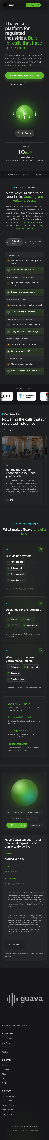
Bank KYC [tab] (17, 819)
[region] (24, 470)
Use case (8, 854)
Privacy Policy (30, 904)
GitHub (5, 1083)
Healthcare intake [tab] (15, 812)
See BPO (9, 500)
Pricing (5, 1052)
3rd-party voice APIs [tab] (34, 242)
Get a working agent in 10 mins (24, 75)
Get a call (16, 944)
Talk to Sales (16, 84)
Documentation (8, 1038)
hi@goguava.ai (8, 1096)
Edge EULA (7, 1114)
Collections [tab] (31, 819)
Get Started (32, 5)
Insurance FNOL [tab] (34, 812)
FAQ (4, 1078)
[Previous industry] (4, 430)
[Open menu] (44, 5)
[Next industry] (10, 430)
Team (4, 1065)
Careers (5, 1069)
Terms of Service (9, 1110)
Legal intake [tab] (35, 825)
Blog (4, 1074)
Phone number (10, 879)
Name (7, 866)
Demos (5, 1047)
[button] (24, 113)
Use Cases (6, 1043)
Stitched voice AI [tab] (15, 242)
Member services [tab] (18, 825)
